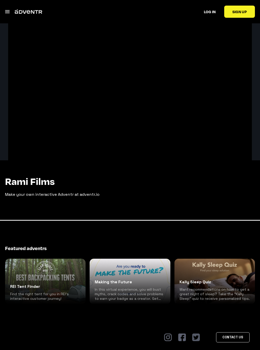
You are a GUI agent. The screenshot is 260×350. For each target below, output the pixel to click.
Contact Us (232, 337)
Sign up (239, 11)
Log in (210, 11)
